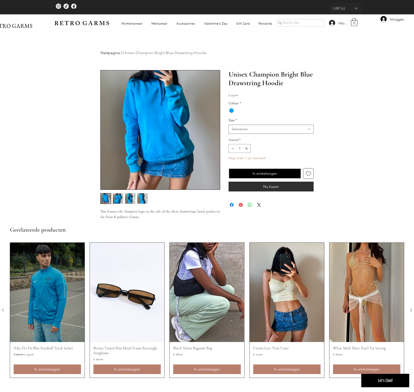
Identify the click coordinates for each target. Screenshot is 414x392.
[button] (345, 8)
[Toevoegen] (308, 173)
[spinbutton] (239, 148)
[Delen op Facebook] (232, 205)
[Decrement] (232, 148)
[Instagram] (58, 6)
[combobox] (271, 129)
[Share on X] (259, 205)
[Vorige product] (3, 310)
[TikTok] (66, 6)
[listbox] (345, 8)
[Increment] (247, 148)
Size (233, 120)
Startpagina (110, 52)
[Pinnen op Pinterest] (241, 205)
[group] (207, 310)
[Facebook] (73, 6)
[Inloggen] (332, 23)
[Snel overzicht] (47, 292)
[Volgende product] (411, 310)
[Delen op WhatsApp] (250, 205)
